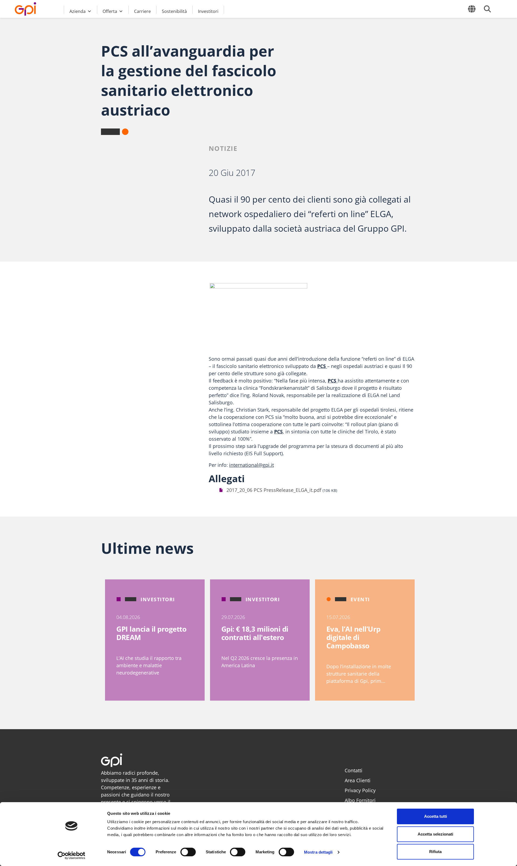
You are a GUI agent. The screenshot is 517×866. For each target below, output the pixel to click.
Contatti (353, 770)
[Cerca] (487, 8)
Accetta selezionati (435, 834)
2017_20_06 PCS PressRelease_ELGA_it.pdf (273, 490)
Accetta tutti (435, 816)
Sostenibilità (174, 11)
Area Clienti (358, 780)
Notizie (223, 148)
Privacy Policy (360, 790)
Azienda (77, 11)
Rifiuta (435, 851)
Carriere (142, 11)
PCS (322, 366)
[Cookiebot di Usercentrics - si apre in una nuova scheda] (71, 855)
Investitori (208, 11)
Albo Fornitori (360, 800)
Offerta (110, 11)
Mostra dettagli (318, 852)
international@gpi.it (251, 465)
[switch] (188, 852)
